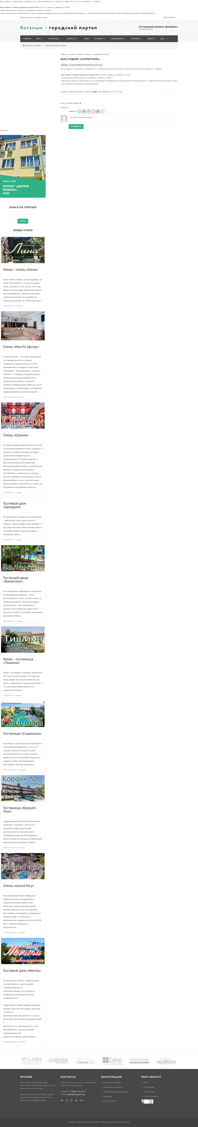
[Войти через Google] (98, 111)
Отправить (76, 126)
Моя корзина (149, 1092)
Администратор (76, 92)
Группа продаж (110, 1101)
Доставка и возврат (112, 1082)
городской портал (58, 28)
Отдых (87, 54)
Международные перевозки (115, 1092)
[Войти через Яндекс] (93, 111)
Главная (64, 54)
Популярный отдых (100, 54)
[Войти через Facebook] (89, 111)
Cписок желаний (151, 1096)
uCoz (128, 1122)
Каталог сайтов (76, 54)
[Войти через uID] (79, 111)
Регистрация (149, 1087)
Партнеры (107, 1096)
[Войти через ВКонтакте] (84, 111)
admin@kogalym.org (76, 1094)
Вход (146, 1082)
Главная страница (33, 45)
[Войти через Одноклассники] (102, 111)
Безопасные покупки (112, 1087)
